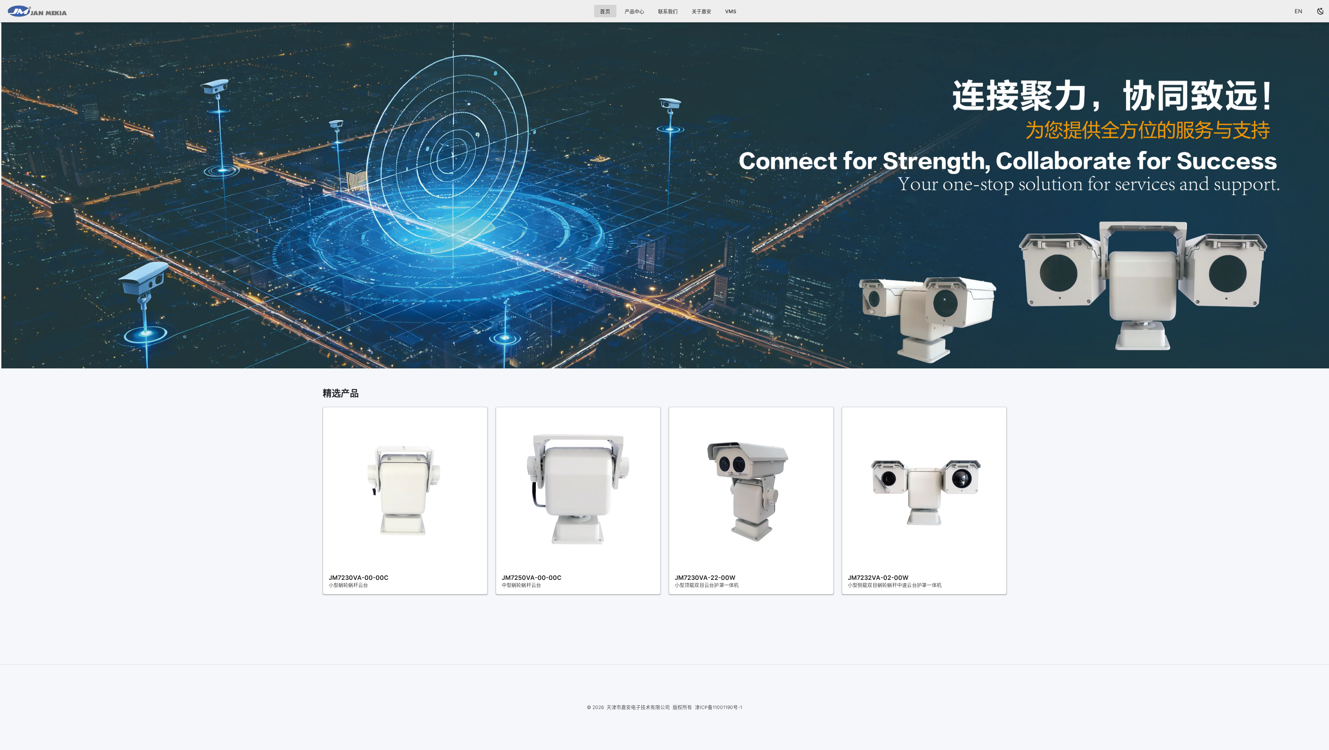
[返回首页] (37, 11)
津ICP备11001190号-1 (718, 707)
